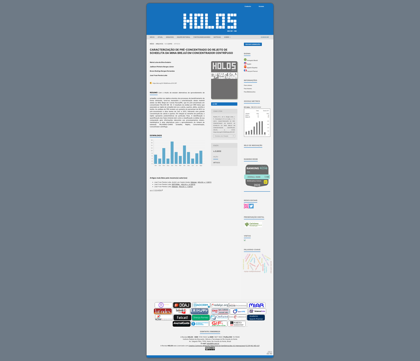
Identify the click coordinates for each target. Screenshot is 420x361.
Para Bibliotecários (249, 92)
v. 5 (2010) (168, 44)
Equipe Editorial (183, 37)
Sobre (226, 37)
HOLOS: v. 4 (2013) (188, 184)
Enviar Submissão (252, 44)
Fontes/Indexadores (201, 37)
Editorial (194, 182)
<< (151, 190)
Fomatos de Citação (221, 136)
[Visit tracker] (245, 240)
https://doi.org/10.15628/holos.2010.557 (165, 83)
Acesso (261, 6)
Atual (160, 37)
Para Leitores (248, 85)
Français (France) (252, 71)
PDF (215, 104)
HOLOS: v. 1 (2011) (204, 182)
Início (152, 37)
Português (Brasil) (252, 60)
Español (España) (252, 67)
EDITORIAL (176, 184)
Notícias (217, 37)
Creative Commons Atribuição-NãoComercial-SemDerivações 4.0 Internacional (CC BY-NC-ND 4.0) (224, 346)
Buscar (265, 37)
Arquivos (170, 37)
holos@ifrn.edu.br (213, 343)
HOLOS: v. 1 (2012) (186, 186)
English (249, 64)
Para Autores (248, 88)
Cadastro (248, 6)
